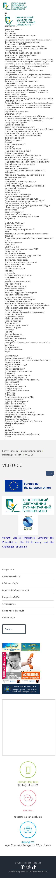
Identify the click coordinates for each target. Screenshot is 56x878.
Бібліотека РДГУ (12, 192)
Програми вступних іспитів (17, 375)
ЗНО (7, 231)
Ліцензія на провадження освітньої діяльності (27, 161)
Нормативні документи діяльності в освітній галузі (29, 129)
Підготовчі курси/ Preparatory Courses (23, 421)
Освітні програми (13, 327)
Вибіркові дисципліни (15, 338)
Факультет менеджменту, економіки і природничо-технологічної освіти (23, 53)
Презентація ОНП (13, 381)
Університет (13, 27)
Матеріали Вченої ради (16, 187)
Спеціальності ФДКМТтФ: (29, 62)
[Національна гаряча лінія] (30, 667)
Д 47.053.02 (10, 395)
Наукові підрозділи (14, 399)
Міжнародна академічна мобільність (22, 434)
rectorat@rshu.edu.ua (28, 817)
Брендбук (9, 146)
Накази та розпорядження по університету (26, 303)
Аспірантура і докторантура (18, 371)
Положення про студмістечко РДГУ (21, 249)
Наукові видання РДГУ (15, 405)
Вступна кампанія (13, 227)
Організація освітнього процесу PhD (22, 379)
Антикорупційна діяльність (18, 214)
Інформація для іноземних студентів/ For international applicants (24, 415)
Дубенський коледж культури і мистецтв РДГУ (27, 205)
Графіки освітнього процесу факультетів (24, 307)
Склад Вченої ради (14, 183)
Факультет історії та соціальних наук (22, 41)
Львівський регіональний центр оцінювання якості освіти (29, 239)
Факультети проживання (16, 259)
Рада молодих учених (15, 403)
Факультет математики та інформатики (24, 70)
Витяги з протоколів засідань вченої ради (25, 185)
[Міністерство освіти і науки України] (11, 647)
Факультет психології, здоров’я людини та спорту (29, 98)
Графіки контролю (24, 311)
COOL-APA (9, 429)
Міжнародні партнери (15, 432)
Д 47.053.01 (10, 392)
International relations (19, 411)
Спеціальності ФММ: (28, 38)
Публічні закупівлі (13, 140)
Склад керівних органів (16, 122)
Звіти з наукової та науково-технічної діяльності (28, 360)
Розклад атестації (14, 315)
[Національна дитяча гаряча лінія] (11, 667)
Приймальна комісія (14, 225)
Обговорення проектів (15, 287)
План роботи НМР (13, 283)
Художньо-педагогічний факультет (21, 81)
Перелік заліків (12, 323)
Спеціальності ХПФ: (26, 88)
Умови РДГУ (27, 342)
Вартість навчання (13, 242)
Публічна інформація (14, 124)
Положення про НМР (14, 277)
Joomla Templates (16, 871)
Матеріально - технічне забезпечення (23, 135)
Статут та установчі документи (20, 126)
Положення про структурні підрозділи (23, 133)
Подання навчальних (21, 291)
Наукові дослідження (15, 368)
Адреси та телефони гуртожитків (21, 262)
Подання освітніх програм (19, 295)
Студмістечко (9, 603)
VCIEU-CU (9, 427)
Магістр (8, 331)
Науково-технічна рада (16, 364)
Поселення (10, 244)
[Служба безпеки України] (21, 688)
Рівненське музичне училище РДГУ (21, 198)
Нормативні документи (16, 153)
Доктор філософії (13, 334)
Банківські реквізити (15, 268)
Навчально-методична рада (18, 275)
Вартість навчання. (14, 349)
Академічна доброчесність (18, 408)
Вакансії (8, 142)
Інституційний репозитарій (18, 194)
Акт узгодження (17, 167)
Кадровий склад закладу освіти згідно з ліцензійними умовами (24, 175)
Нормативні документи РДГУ (18, 357)
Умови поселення (13, 251)
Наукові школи (12, 366)
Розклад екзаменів (14, 318)
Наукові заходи (12, 384)
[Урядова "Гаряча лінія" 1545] (30, 647)
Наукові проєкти (13, 362)
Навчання (10, 271)
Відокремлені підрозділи (17, 196)
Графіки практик (13, 320)
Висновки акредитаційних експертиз (23, 155)
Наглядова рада (12, 190)
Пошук (8, 437)
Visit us (28, 829)
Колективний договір (15, 144)
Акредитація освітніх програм (19, 157)
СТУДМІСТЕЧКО (12, 246)
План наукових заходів (15, 386)
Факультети (10, 33)
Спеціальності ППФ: (29, 105)
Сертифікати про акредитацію (20, 164)
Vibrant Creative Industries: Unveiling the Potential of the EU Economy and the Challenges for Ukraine (28, 542)
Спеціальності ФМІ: (28, 75)
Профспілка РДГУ (10, 597)
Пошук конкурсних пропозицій (19, 229)
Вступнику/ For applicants (17, 419)
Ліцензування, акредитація (18, 150)
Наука (7, 352)
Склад (17, 280)
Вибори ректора (13, 148)
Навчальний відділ (11, 576)
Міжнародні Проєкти (14, 423)
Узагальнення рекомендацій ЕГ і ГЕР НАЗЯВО (26, 159)
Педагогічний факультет (16, 111)
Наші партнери (12, 347)
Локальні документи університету (21, 131)
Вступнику (10, 219)
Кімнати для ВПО (13, 266)
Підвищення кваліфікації (16, 401)
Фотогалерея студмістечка (18, 264)
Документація (11, 355)
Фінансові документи (15, 137)
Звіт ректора (11, 209)
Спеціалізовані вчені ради (17, 390)
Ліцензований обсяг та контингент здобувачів (27, 305)
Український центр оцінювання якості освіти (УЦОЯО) (26, 234)
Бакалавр (9, 329)
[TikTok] (34, 866)
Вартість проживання (15, 253)
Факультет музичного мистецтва (20, 35)
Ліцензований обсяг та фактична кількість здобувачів (25, 171)
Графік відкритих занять (16, 325)
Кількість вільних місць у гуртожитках (23, 255)
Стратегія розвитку (14, 211)
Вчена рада (10, 179)
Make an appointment (28, 769)
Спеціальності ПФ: (29, 117)
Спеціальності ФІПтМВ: (26, 47)
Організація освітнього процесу (20, 299)
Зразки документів (14, 336)
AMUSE (8, 425)
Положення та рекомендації (18, 301)
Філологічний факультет (16, 96)
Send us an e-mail (28, 798)
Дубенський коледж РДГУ (17, 203)
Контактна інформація (13, 610)
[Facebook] (22, 866)
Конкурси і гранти (13, 388)
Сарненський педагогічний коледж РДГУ (24, 201)
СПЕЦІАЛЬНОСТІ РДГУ (15, 222)
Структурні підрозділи (16, 207)
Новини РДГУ (8, 617)
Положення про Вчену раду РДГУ (20, 181)
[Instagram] (28, 866)
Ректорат (9, 31)
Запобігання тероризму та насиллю (22, 216)
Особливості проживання (17, 257)
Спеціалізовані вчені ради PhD (19, 397)
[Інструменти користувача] (50, 473)
